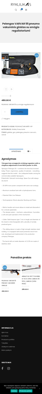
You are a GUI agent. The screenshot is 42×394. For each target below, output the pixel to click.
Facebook (2, 368)
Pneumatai (21, 129)
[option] (21, 65)
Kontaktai (5, 336)
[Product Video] (11, 89)
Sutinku (14, 391)
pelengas (19, 132)
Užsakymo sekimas (8, 347)
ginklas (9, 132)
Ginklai (14, 129)
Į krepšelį (19, 112)
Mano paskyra (6, 350)
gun (14, 132)
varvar (4, 135)
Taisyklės (5, 343)
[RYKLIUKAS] (21, 3)
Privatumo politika (8, 340)
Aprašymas (16, 151)
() (10, 96)
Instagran (8, 368)
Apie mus (5, 332)
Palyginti (7, 119)
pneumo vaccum (29, 132)
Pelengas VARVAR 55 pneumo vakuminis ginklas (9, 283)
